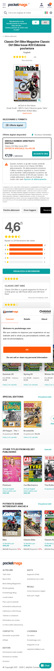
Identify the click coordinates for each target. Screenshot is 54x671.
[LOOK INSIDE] (27, 101)
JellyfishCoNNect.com (35, 649)
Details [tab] (27, 319)
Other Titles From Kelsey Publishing (19, 449)
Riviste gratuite (8, 588)
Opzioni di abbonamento (35, 179)
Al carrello (12, 385)
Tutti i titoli (6, 574)
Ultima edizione (10, 36)
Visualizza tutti (44, 397)
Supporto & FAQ (33, 574)
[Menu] (4, 4)
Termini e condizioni (10, 616)
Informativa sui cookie (11, 620)
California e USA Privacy (12, 611)
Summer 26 (8, 374)
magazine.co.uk (33, 645)
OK (27, 350)
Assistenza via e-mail (35, 579)
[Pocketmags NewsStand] (17, 5)
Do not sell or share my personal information (27, 357)
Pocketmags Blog (9, 593)
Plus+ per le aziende (10, 602)
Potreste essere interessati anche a (15, 503)
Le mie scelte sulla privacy (13, 625)
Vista (5, 385)
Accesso (6, 661)
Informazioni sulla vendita (12, 652)
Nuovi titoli (7, 579)
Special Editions (13, 396)
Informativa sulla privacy (12, 606)
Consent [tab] (10, 319)
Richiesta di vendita (10, 657)
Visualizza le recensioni (26, 271)
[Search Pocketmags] (5, 13)
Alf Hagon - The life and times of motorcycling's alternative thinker (11, 431)
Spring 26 (28, 374)
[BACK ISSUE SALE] (12, 370)
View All (47, 449)
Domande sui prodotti (11, 635)
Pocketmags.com (34, 640)
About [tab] (44, 319)
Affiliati (5, 640)
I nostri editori (8, 597)
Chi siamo (31, 635)
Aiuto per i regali (33, 596)
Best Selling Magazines (12, 584)
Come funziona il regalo (36, 591)
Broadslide (29, 431)
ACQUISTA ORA (40, 154)
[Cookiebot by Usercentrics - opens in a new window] (39, 312)
